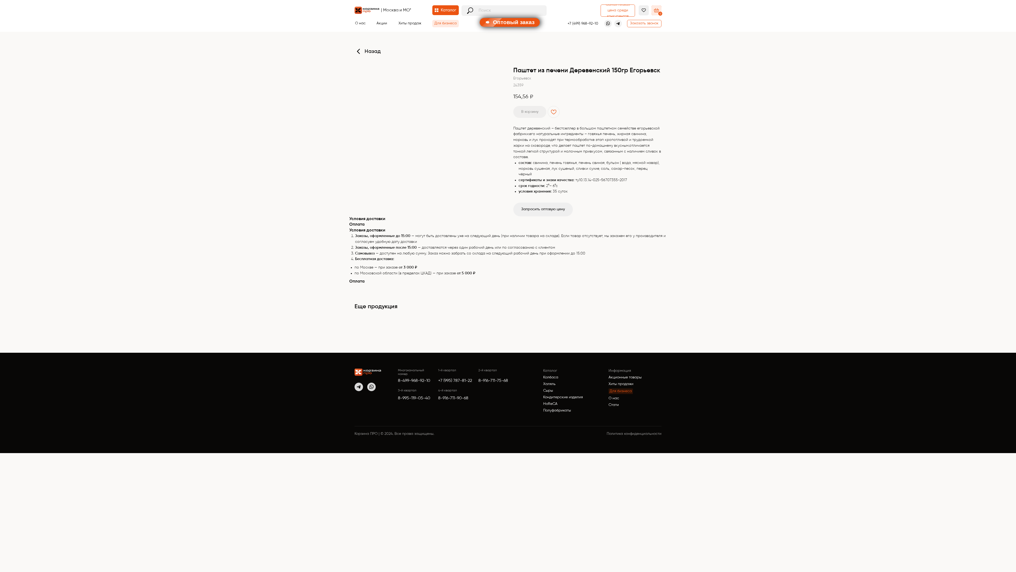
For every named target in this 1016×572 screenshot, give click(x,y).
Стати (614, 405)
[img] (368, 372)
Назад (373, 51)
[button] (644, 23)
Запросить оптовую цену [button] (543, 209)
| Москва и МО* (396, 10)
